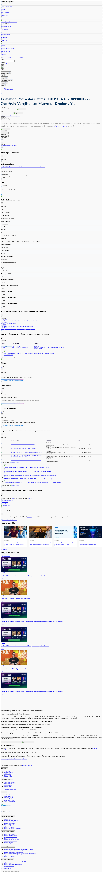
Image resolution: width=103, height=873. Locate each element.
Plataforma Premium (8, 772)
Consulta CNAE (5, 15)
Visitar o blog (4, 549)
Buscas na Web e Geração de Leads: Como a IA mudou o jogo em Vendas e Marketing (14, 543)
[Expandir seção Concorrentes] (2, 392)
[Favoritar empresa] (2, 139)
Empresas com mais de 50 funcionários (13, 864)
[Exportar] (2, 143)
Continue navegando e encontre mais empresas (11, 742)
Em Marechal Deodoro (7, 500)
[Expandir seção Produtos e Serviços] (2, 414)
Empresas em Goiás (8, 843)
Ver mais (3, 131)
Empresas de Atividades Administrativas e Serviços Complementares (20, 853)
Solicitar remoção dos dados (7, 759)
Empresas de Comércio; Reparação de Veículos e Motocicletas (18, 849)
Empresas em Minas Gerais (10, 835)
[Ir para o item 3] (3, 626)
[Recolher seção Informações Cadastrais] (2, 156)
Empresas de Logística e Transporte (12, 828)
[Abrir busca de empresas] (2, 67)
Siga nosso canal (6, 556)
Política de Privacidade (6, 868)
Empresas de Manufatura (9, 823)
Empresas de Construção (9, 827)
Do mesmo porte (6, 505)
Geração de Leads (8, 798)
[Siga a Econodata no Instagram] (2, 813)
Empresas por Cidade (9, 866)
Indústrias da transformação (7, 48)
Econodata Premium (27, 765)
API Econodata (4, 29)
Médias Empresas (5, 37)
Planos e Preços (7, 775)
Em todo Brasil (5, 503)
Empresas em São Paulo (9, 834)
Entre (2, 59)
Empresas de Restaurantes (10, 826)
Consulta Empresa (5, 18)
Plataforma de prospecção (7, 26)
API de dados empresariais (60, 126)
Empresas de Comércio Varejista (11, 820)
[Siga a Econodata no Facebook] (7, 813)
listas (13, 498)
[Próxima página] (14, 462)
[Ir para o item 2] (2, 626)
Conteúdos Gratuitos (8, 797)
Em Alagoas (5, 502)
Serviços (3, 45)
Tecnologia (3, 54)
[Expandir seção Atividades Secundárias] (2, 315)
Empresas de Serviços (9, 819)
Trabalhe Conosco (8, 776)
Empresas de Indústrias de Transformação (13, 852)
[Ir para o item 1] (1, 626)
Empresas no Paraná (8, 838)
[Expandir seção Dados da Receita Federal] (2, 203)
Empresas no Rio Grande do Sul (11, 839)
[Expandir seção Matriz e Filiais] (2, 337)
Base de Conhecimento (9, 801)
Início (5, 88)
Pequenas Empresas (5, 34)
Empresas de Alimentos (9, 821)
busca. (30, 498)
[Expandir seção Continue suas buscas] (2, 494)
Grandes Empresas (5, 40)
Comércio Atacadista (5, 51)
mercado (29, 517)
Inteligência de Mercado (9, 800)
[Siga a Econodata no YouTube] (10, 813)
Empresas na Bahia (8, 842)
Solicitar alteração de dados (20, 759)
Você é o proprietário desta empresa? (11, 116)
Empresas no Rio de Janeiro (10, 837)
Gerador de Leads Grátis (6, 6)
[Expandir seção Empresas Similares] (2, 434)
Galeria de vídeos (8, 794)
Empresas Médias (8, 863)
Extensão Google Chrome (10, 783)
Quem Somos (7, 771)
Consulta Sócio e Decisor (7, 22)
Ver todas (15, 22)
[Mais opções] (2, 147)
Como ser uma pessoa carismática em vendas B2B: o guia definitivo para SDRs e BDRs (40, 543)
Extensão (3, 9)
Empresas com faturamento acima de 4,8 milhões (15, 862)
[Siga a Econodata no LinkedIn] (4, 813)
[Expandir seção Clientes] (2, 369)
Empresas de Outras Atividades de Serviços (14, 850)
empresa (4, 717)
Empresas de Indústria (9, 824)
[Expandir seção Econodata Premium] (2, 514)
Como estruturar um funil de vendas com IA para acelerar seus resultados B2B (90, 543)
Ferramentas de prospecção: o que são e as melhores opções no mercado (64, 543)
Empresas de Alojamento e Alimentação (13, 854)
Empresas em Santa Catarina (10, 841)
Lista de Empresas (5, 12)
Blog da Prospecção (8, 796)
